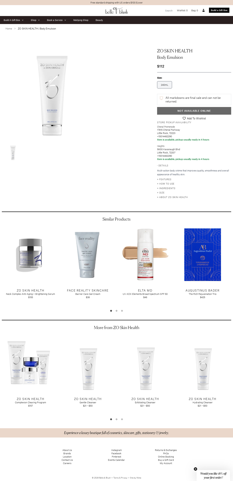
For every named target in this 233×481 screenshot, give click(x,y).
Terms (116, 478)
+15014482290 (164, 136)
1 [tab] (111, 310)
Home (8, 28)
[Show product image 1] (12, 151)
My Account (166, 463)
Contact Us (67, 459)
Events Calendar (116, 459)
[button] (213, 475)
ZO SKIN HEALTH (174, 51)
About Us (67, 450)
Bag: (194, 10)
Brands (67, 453)
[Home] (116, 10)
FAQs (166, 453)
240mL (164, 84)
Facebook (116, 453)
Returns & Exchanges (166, 450)
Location (67, 456)
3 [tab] (122, 310)
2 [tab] (116, 310)
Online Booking (166, 456)
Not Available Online (194, 110)
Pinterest (116, 456)
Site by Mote (135, 478)
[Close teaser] (195, 469)
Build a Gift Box (219, 10)
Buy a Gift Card (166, 459)
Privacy (124, 478)
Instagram (116, 450)
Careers (67, 463)
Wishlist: (182, 10)
